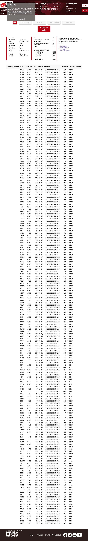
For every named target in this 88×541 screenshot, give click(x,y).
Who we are (56, 6)
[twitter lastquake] (70, 535)
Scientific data (44, 29)
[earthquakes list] (15, 22)
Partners (68, 10)
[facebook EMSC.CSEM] (65, 535)
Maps (39, 22)
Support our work (71, 12)
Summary (25, 22)
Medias (69, 22)
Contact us (56, 535)
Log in (85, 10)
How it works (44, 6)
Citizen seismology (46, 9)
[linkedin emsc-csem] (74, 535)
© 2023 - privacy (44, 535)
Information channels (46, 8)
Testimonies (54, 22)
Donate (85, 5)
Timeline (55, 9)
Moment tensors (64, 47)
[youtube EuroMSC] (79, 535)
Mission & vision (71, 9)
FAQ (31, 535)
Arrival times (63, 46)
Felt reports (62, 49)
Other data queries (64, 50)
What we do (56, 8)
